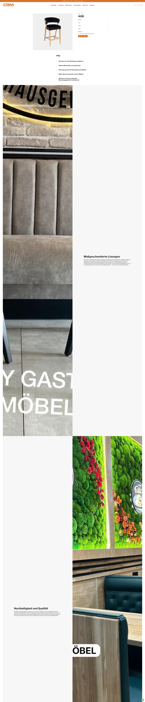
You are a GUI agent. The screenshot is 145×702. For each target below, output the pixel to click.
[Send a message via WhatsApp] (142, 699)
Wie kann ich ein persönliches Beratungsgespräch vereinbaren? (69, 79)
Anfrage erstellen (83, 36)
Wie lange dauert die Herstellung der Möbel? (72, 70)
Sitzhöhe (80, 31)
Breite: (79, 25)
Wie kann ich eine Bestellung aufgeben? (71, 61)
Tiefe (79, 22)
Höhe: (79, 28)
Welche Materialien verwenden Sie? (70, 65)
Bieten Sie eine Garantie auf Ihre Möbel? (71, 74)
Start (79, 13)
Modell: (79, 19)
